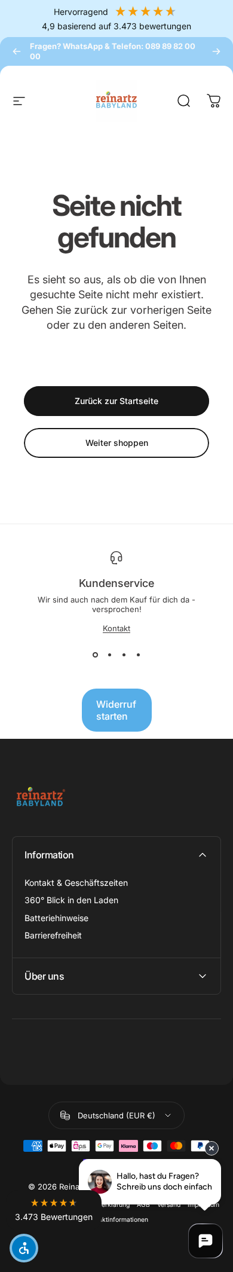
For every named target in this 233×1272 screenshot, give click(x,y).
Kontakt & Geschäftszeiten (76, 882)
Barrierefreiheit (53, 935)
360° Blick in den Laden (71, 900)
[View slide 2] (109, 654)
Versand (168, 1205)
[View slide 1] (95, 654)
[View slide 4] (138, 654)
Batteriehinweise (56, 918)
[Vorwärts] (216, 51)
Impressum (203, 1205)
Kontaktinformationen (116, 1220)
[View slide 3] (123, 654)
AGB (143, 1205)
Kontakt (116, 628)
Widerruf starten (116, 710)
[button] (54, 1210)
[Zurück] (17, 51)
